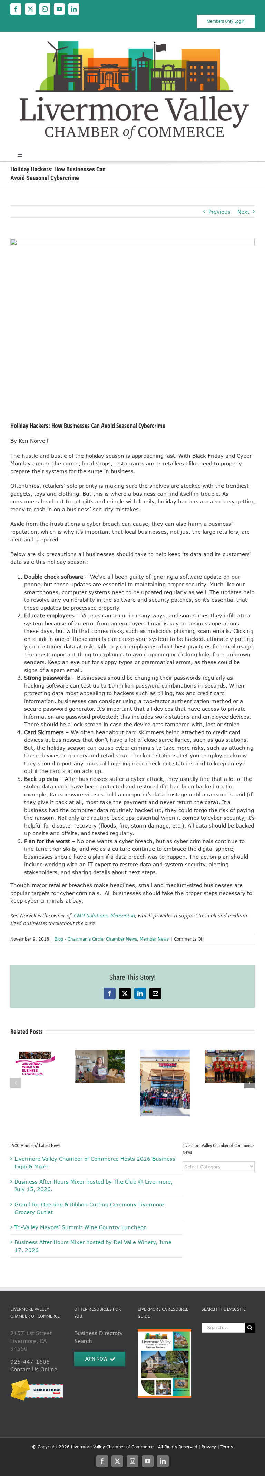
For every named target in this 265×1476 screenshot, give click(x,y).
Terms (226, 1446)
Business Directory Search (98, 1337)
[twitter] (30, 9)
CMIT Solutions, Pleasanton (104, 915)
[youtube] (59, 9)
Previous (219, 211)
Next (243, 211)
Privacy (209, 1446)
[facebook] (15, 9)
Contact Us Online (33, 1369)
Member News (154, 939)
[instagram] (44, 9)
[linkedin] (73, 9)
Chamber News (121, 939)
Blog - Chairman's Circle (79, 939)
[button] (15, 1083)
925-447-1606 (30, 1361)
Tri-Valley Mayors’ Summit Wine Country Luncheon (80, 1227)
